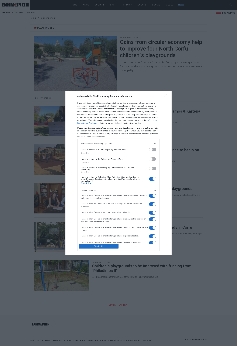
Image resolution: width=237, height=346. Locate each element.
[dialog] (118, 173)
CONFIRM (99, 246)
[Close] (166, 96)
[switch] (152, 149)
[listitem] (118, 143)
